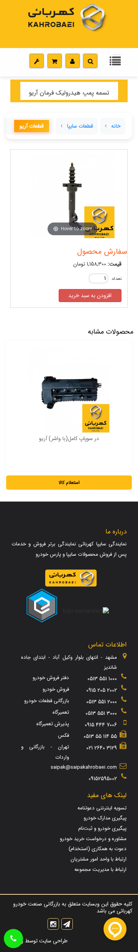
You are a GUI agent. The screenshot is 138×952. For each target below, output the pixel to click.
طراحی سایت (52, 941)
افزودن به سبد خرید (90, 295)
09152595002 (103, 778)
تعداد (117, 279)
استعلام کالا (69, 482)
